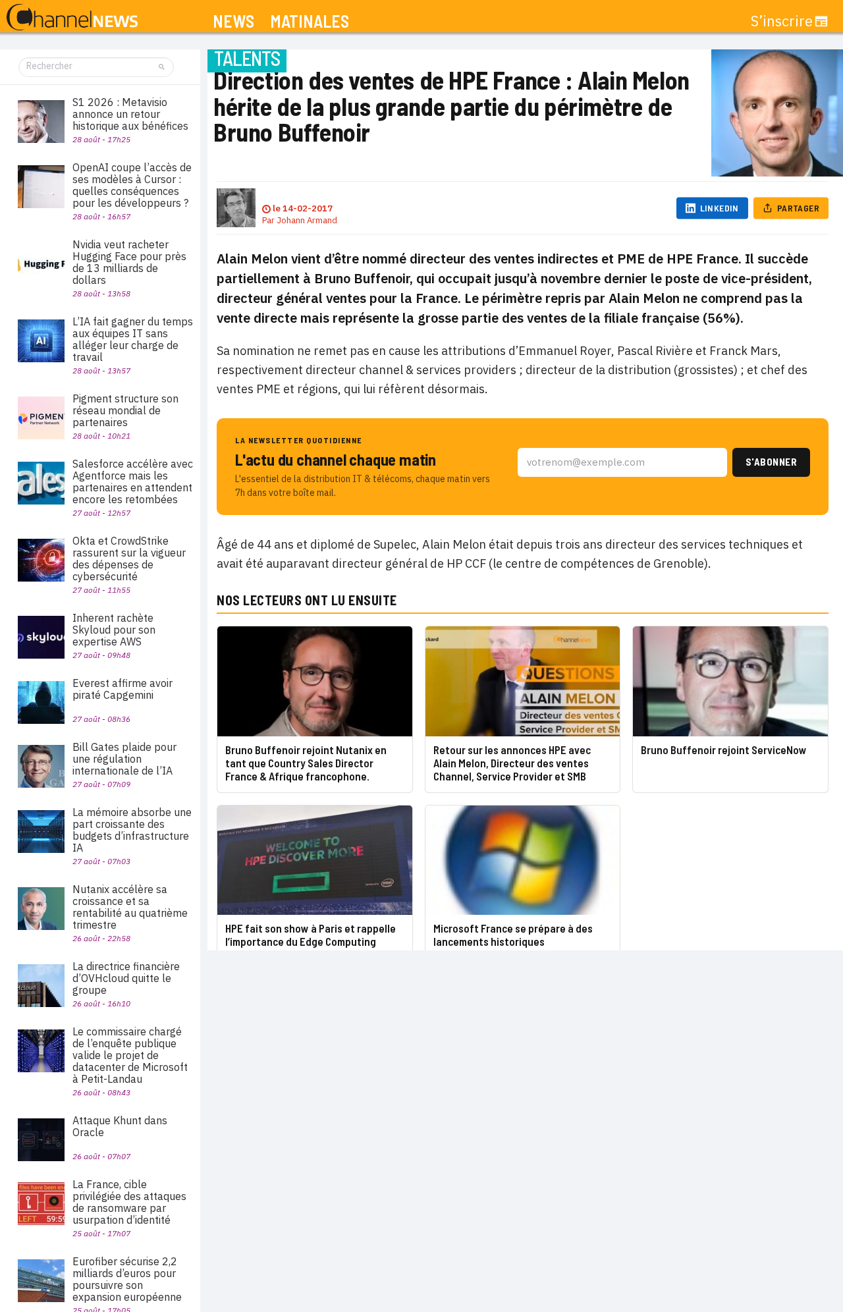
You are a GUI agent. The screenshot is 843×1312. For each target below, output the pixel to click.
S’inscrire (782, 21)
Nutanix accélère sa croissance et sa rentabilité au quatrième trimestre (130, 907)
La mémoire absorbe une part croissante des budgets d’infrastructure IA (132, 830)
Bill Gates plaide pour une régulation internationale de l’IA (124, 758)
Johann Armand (307, 220)
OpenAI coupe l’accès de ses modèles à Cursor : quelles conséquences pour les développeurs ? (132, 185)
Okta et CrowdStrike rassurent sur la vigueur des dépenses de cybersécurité (129, 558)
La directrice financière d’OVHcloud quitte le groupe (126, 978)
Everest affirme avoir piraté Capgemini (122, 688)
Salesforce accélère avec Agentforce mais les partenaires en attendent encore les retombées (132, 481)
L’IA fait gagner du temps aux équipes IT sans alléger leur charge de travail (132, 339)
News (233, 21)
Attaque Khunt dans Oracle (119, 1126)
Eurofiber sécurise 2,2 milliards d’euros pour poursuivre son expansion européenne (127, 1279)
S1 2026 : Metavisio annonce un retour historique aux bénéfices (130, 114)
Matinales (309, 21)
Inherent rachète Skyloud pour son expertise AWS (113, 629)
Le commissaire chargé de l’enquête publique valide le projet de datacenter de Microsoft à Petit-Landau (130, 1055)
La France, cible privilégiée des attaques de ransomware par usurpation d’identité (129, 1202)
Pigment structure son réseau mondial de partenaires (125, 410)
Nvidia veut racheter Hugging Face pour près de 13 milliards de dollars (129, 262)
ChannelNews (72, 18)
